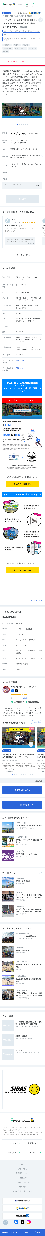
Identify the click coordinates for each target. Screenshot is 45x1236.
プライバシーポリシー (22, 1182)
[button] (17, 124)
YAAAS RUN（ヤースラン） (24, 687)
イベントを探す (12, 1143)
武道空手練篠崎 (21, 1036)
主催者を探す (33, 1143)
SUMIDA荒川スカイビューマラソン (29, 826)
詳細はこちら (20, 360)
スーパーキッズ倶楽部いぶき (26, 936)
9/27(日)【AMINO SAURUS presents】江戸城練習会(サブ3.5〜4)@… (29, 910)
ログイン (33, 6)
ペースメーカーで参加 (14, 225)
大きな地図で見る (36, 600)
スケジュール (15, 1232)
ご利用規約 (22, 1178)
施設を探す (12, 1152)
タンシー (15, 219)
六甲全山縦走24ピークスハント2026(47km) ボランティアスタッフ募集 (29, 994)
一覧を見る (37, 722)
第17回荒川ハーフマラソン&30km (28, 854)
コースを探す (33, 1152)
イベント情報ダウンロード (22, 805)
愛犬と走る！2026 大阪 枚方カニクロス (29, 966)
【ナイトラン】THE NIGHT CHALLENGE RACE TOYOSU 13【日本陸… (29, 896)
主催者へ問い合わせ (22, 790)
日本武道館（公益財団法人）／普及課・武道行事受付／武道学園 (29, 1023)
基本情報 (5, 1232)
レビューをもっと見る (22, 255)
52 (21, 698)
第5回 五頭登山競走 (23, 881)
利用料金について (22, 1173)
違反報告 (39, 781)
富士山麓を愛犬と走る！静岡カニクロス (29, 980)
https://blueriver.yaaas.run (25, 292)
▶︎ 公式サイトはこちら (22, 484)
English (20, 4)
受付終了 (37, 1232)
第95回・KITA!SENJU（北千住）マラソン (29, 841)
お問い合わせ (22, 1169)
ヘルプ (22, 1164)
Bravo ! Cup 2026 (23, 950)
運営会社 (22, 1187)
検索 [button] (27, 6)
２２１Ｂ (19, 1050)
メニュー (39, 6)
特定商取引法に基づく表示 (22, 1191)
